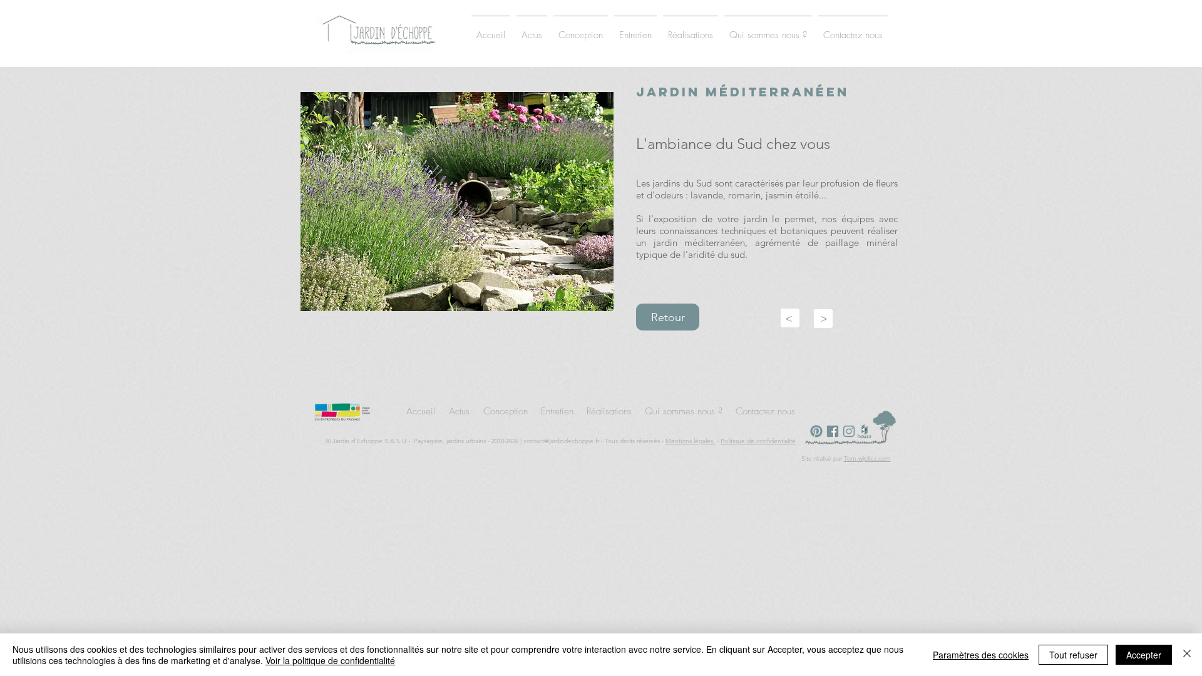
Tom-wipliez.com (867, 458)
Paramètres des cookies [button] (981, 654)
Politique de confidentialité (758, 441)
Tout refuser (1073, 654)
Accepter (1143, 654)
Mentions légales (690, 441)
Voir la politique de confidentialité (330, 660)
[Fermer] (1186, 654)
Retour (668, 317)
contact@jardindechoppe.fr (561, 441)
